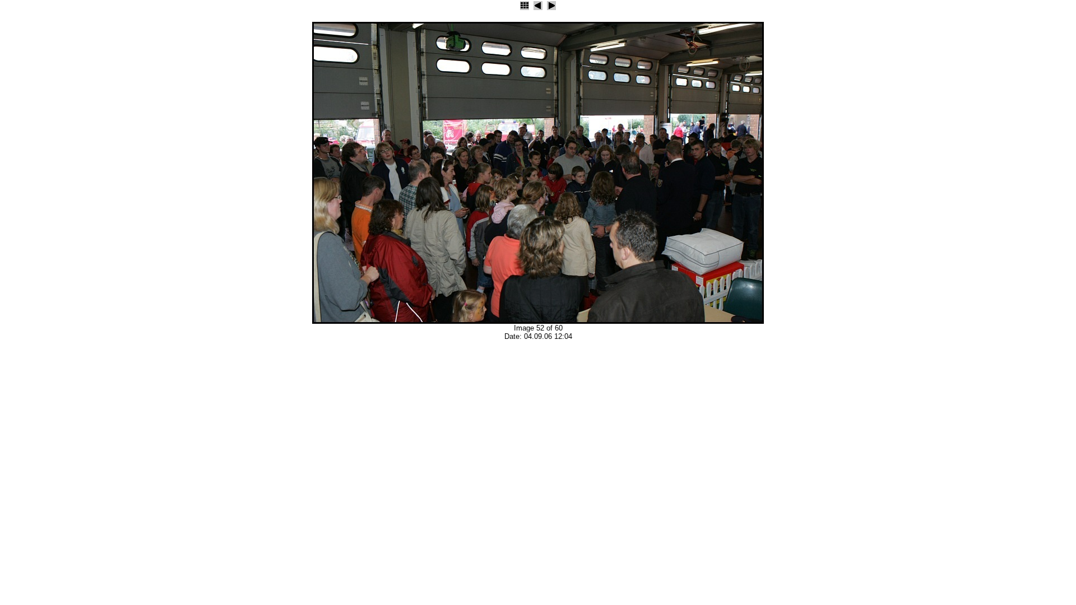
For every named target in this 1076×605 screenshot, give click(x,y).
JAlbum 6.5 (15, 351)
